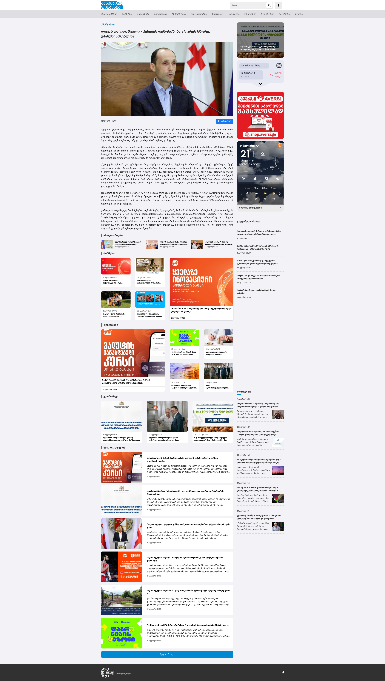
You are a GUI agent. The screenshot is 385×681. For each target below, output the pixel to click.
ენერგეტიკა (179, 13)
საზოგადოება (199, 13)
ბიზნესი (127, 13)
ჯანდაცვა (234, 13)
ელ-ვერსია (267, 13)
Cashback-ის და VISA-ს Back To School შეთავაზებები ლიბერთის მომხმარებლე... (183, 353)
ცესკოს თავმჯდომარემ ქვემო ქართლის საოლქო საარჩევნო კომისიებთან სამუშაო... (173, 243)
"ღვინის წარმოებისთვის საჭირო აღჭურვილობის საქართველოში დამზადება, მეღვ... (163, 439)
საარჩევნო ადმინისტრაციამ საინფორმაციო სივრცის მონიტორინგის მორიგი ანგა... (128, 243)
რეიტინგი (250, 13)
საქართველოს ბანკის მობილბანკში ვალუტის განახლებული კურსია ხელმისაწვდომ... (126, 381)
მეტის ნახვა (167, 654)
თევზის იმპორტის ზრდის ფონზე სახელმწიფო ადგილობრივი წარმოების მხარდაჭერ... (121, 439)
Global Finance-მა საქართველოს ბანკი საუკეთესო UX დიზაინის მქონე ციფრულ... (114, 281)
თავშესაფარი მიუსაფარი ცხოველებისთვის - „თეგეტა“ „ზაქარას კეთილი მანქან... (115, 315)
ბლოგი (298, 13)
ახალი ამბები (109, 13)
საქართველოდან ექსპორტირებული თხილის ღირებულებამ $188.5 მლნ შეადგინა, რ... (210, 439)
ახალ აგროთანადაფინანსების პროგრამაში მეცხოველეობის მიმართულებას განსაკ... (217, 386)
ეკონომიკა (160, 13)
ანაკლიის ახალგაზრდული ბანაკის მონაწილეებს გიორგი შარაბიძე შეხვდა (218, 243)
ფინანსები (143, 13)
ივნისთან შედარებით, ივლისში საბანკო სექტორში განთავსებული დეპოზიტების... (184, 386)
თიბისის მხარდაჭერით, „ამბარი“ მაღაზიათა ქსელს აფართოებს (149, 315)
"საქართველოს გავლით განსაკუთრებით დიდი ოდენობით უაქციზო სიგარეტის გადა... (188, 526)
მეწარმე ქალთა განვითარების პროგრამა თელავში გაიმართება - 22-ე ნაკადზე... (149, 281)
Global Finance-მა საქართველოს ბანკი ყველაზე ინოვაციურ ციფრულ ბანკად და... (201, 310)
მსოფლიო (217, 13)
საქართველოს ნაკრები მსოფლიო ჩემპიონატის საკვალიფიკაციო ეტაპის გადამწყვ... (185, 559)
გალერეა (284, 13)
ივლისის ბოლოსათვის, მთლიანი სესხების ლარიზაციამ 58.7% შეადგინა (218, 353)
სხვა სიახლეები (114, 447)
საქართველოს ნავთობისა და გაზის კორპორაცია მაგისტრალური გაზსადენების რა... (188, 592)
